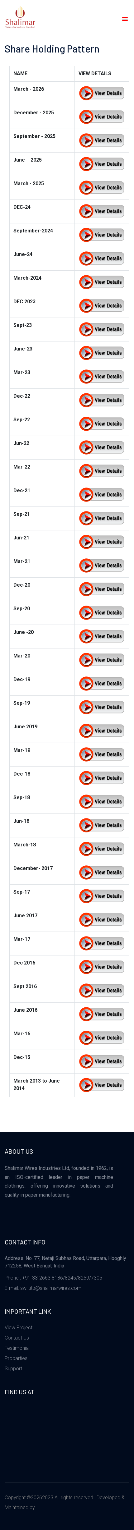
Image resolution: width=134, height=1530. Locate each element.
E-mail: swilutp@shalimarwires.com (43, 1288)
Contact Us (17, 1338)
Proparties (16, 1358)
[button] (124, 19)
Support (13, 1369)
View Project (18, 1328)
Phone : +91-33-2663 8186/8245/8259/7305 (53, 1278)
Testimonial (17, 1348)
